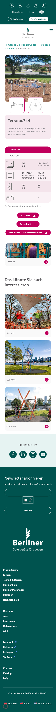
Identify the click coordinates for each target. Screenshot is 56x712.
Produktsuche (10, 569)
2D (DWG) (25, 215)
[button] (5, 706)
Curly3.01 (11, 379)
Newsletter (17, 12)
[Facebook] (28, 5)
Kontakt (7, 668)
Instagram (8, 652)
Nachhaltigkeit (11, 599)
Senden (28, 510)
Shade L (10, 332)
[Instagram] (36, 5)
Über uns (8, 611)
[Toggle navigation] (51, 31)
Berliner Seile (10, 584)
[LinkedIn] (44, 5)
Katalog (7, 673)
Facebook (8, 642)
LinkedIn (8, 647)
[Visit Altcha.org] (30, 500)
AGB (5, 630)
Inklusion (8, 594)
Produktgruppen (28, 44)
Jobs (31, 12)
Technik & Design (12, 579)
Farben (11, 261)
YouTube (7, 657)
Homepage (10, 44)
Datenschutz (10, 625)
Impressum (9, 620)
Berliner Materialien (13, 589)
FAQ (5, 678)
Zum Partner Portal (38, 19)
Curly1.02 (11, 426)
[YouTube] (20, 5)
